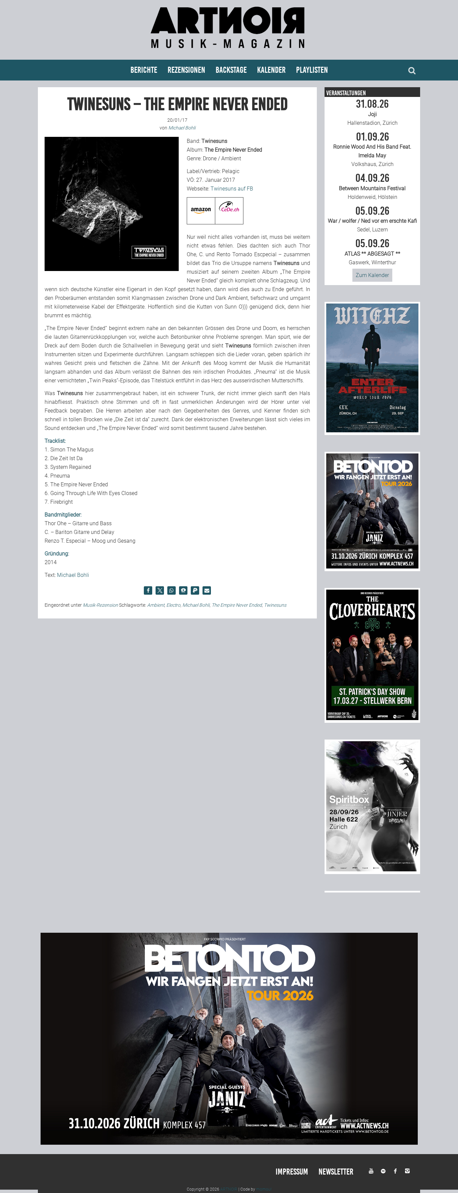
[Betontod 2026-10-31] (372, 566)
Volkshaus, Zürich (372, 149)
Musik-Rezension (100, 605)
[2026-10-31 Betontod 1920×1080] (229, 1143)
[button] (148, 590)
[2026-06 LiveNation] (372, 430)
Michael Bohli (73, 575)
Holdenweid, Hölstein (372, 186)
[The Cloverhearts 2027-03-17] (372, 718)
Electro (173, 605)
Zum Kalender (372, 275)
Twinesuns (275, 605)
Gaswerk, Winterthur (372, 252)
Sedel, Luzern (372, 219)
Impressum (292, 1172)
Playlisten (312, 70)
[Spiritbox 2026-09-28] (372, 869)
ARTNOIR (228, 1189)
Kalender (271, 70)
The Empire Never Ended (237, 605)
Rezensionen (186, 70)
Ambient (155, 605)
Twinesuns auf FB (232, 188)
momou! (264, 1189)
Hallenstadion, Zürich (372, 112)
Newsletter (336, 1172)
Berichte (143, 70)
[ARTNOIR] (229, 51)
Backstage (231, 70)
